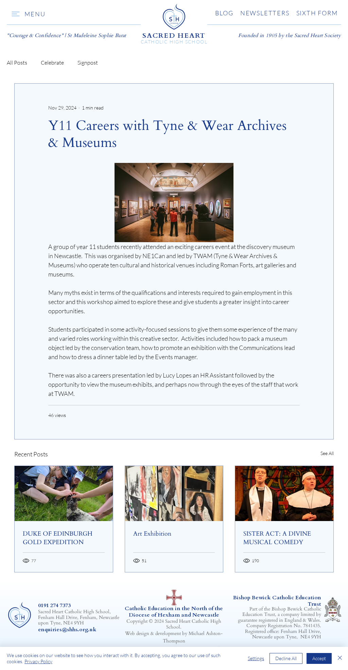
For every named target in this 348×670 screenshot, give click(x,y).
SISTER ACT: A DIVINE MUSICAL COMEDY (277, 538)
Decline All (286, 658)
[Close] (340, 658)
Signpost (87, 62)
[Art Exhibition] (174, 493)
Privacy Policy (38, 661)
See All (327, 453)
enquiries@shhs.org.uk (67, 629)
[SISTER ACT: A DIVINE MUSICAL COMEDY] (284, 493)
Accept (319, 658)
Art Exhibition (152, 534)
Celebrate (52, 62)
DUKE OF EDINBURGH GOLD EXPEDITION (57, 538)
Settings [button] (256, 658)
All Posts (17, 62)
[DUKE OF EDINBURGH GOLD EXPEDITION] (64, 493)
